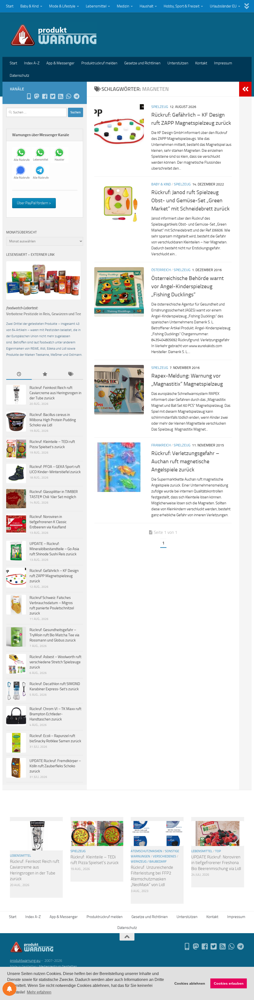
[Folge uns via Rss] (61, 96)
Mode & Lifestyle (62, 6)
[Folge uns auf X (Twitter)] (53, 96)
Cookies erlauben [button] (229, 983)
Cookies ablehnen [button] (189, 983)
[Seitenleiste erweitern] (245, 89)
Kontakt (201, 63)
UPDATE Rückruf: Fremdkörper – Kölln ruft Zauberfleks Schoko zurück (55, 766)
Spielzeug (159, 107)
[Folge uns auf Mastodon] (37, 96)
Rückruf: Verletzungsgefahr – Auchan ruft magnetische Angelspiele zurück (185, 461)
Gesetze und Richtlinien (142, 63)
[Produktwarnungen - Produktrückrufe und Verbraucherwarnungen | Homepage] (53, 34)
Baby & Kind (29, 6)
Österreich (161, 270)
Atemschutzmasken (146, 851)
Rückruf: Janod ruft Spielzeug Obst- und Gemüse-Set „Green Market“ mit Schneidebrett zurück (190, 200)
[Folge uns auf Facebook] (45, 96)
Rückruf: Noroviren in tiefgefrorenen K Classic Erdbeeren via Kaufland (48, 521)
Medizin (123, 6)
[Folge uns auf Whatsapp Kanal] (68, 96)
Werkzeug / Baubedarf (149, 861)
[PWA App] (29, 96)
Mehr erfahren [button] (39, 992)
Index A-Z (31, 63)
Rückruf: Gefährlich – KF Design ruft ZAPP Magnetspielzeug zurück (54, 575)
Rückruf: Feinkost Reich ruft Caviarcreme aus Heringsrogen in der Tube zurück (55, 392)
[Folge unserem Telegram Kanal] (76, 96)
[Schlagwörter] (70, 374)
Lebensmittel (96, 6)
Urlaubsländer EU (223, 6)
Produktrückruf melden (99, 63)
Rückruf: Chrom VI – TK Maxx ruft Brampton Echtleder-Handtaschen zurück (55, 714)
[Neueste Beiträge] (19, 374)
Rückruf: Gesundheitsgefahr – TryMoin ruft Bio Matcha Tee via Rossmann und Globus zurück (54, 635)
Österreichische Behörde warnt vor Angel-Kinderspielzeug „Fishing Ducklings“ (187, 286)
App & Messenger (60, 63)
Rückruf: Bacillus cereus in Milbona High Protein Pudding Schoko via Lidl (53, 419)
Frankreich (161, 445)
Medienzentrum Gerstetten (58, 966)
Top (218, 851)
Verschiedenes (164, 856)
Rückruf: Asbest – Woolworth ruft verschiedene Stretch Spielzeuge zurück (55, 662)
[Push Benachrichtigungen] (9, 989)
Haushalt (146, 6)
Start (9, 6)
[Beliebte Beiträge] (44, 374)
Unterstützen (177, 63)
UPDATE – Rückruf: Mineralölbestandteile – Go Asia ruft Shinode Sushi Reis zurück (54, 548)
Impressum (223, 63)
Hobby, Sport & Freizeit (181, 6)
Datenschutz (19, 75)
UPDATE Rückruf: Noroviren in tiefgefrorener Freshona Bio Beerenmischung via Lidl (216, 862)
